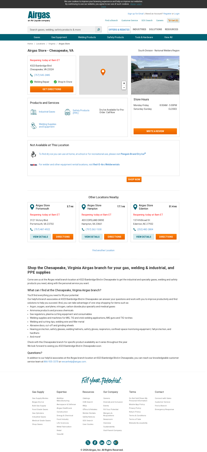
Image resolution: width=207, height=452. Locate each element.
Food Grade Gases (40, 409)
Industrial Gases (47, 111)
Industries (139, 29)
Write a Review (155, 131)
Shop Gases (37, 424)
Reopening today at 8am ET (45, 60)
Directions (63, 237)
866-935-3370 (51, 361)
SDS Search (147, 20)
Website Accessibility (138, 423)
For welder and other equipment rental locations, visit (79, 164)
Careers (159, 20)
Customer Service (129, 20)
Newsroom (108, 419)
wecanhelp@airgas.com (73, 361)
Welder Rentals (89, 413)
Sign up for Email (136, 13)
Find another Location (103, 250)
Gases (37, 37)
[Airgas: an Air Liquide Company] (39, 17)
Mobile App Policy (137, 404)
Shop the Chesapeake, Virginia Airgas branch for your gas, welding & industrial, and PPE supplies (100, 270)
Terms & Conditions (137, 416)
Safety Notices (89, 417)
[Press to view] (103, 180)
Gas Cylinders (38, 413)
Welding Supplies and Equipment (47, 125)
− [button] (124, 87)
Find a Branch (111, 20)
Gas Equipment (59, 37)
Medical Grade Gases (41, 421)
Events (106, 406)
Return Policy (135, 412)
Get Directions (52, 89)
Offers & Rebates (119, 29)
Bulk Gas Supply (39, 406)
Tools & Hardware (144, 37)
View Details (40, 237)
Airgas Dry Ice (38, 402)
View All (168, 37)
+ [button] (124, 83)
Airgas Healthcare (64, 408)
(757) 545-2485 (42, 75)
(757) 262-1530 (94, 229)
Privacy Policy (135, 408)
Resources (171, 29)
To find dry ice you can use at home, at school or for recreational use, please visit (92, 154)
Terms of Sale (135, 419)
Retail (59, 430)
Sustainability (108, 427)
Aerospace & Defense (66, 404)
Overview (107, 423)
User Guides (88, 424)
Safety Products (115, 37)
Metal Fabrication (64, 427)
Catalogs (86, 398)
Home (30, 44)
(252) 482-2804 (145, 229)
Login (177, 13)
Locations (41, 44)
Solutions (155, 29)
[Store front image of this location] (155, 75)
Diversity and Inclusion (113, 402)
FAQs (85, 406)
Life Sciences (63, 423)
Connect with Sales (163, 398)
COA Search (88, 402)
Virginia (52, 44)
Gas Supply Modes (40, 398)
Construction (62, 412)
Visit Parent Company (112, 430)
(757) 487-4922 (42, 229)
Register (167, 13)
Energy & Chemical (65, 416)
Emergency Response (164, 409)
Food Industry (62, 419)
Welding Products (87, 37)
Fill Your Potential (110, 409)
